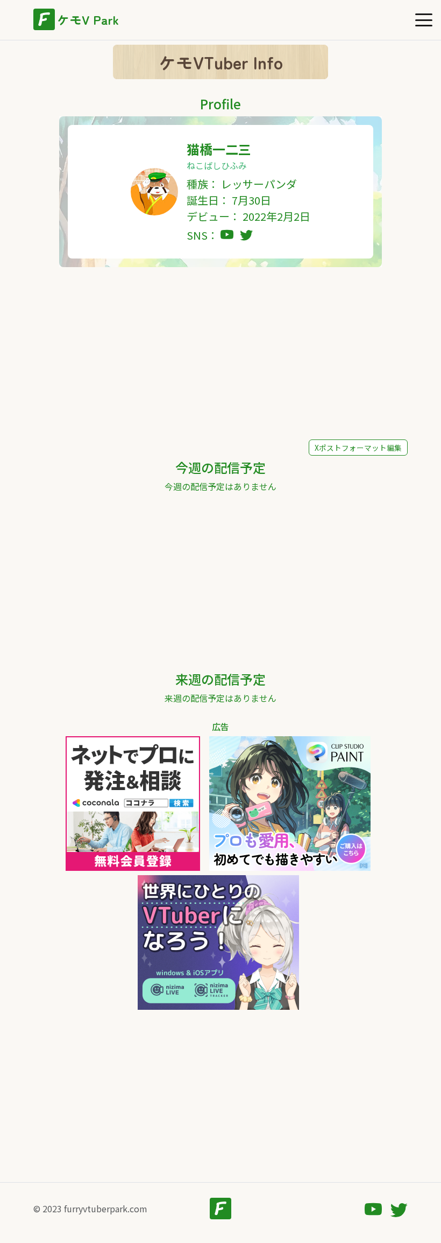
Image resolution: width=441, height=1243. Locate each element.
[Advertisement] (220, 353)
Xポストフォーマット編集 (358, 447)
